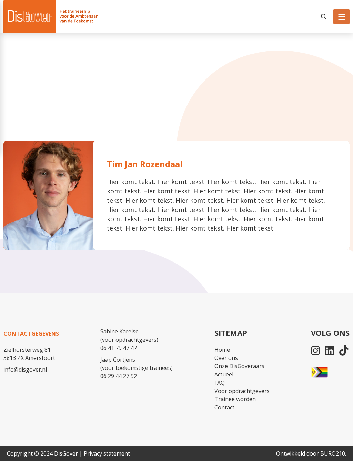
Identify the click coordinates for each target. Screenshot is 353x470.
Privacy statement (107, 453)
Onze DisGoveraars (239, 366)
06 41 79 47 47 (118, 348)
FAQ (219, 382)
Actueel (223, 374)
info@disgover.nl (25, 369)
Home (222, 349)
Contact (224, 407)
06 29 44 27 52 (118, 376)
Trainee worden (235, 399)
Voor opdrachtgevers (242, 391)
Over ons (226, 358)
